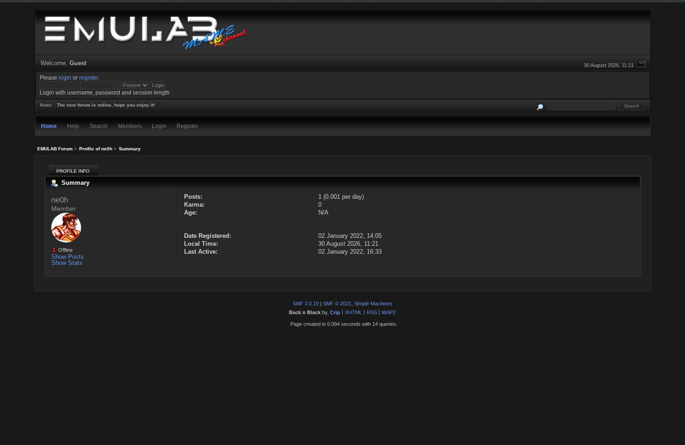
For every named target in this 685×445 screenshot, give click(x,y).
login (65, 77)
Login (159, 126)
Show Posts (67, 256)
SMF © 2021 (337, 303)
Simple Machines (373, 303)
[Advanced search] (540, 105)
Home (49, 126)
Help (73, 126)
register (88, 77)
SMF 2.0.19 (306, 303)
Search (98, 126)
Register (187, 126)
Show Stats (66, 262)
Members (130, 126)
